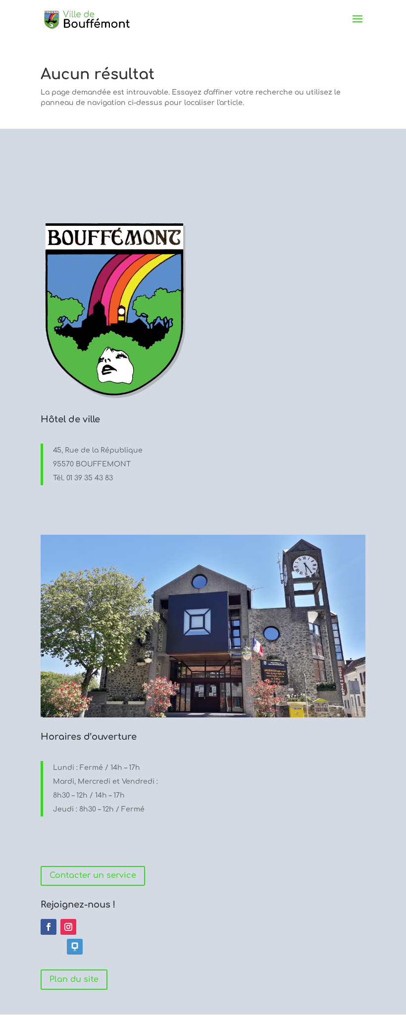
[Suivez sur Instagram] (68, 927)
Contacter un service (93, 875)
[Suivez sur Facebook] (48, 927)
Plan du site (74, 979)
